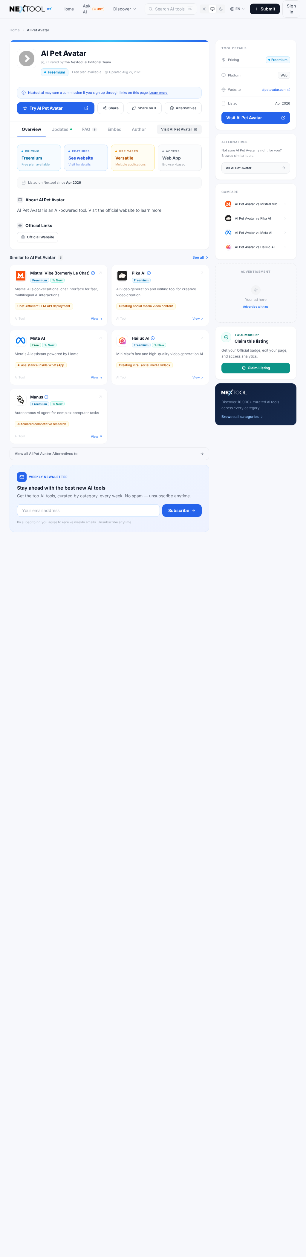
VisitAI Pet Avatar (176, 129)
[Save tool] (94, 271)
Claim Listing (259, 368)
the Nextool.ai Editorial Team (88, 62)
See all (198, 257)
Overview (31, 129)
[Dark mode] (221, 9)
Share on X (147, 108)
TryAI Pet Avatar (46, 108)
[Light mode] (204, 9)
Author (139, 129)
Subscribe (178, 510)
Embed (115, 129)
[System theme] (212, 9)
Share (113, 108)
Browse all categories (240, 416)
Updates (59, 129)
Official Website (40, 237)
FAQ (89, 129)
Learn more (158, 93)
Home (68, 8)
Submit (268, 8)
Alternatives (186, 108)
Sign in (291, 8)
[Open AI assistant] (290, 1241)
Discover (122, 8)
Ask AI (93, 8)
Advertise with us (256, 306)
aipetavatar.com (274, 90)
